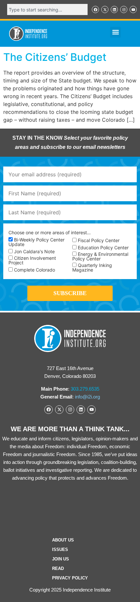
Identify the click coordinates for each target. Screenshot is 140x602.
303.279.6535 (85, 389)
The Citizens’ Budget (54, 57)
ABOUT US (63, 540)
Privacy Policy (70, 577)
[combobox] (47, 9)
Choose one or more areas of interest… (49, 232)
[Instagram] (123, 9)
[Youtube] (133, 9)
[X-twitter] (104, 9)
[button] (115, 32)
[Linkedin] (114, 9)
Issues (60, 549)
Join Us (60, 559)
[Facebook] (95, 9)
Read (58, 568)
